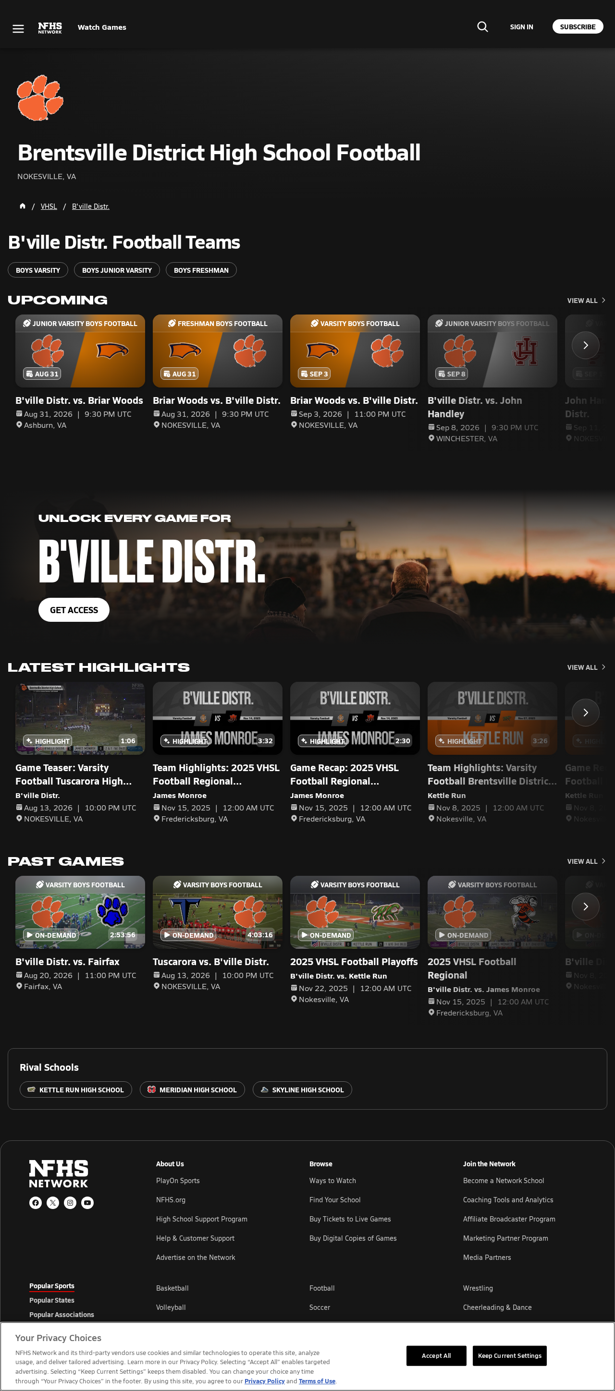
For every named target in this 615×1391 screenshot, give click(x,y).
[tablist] (77, 1300)
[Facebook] (35, 1203)
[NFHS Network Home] (50, 28)
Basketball (172, 1288)
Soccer (319, 1307)
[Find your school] (482, 26)
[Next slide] (586, 345)
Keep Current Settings (510, 1355)
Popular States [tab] (51, 1299)
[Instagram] (70, 1203)
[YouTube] (87, 1203)
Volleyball (171, 1307)
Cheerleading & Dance (497, 1307)
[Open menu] (18, 28)
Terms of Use (317, 1380)
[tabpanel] (371, 1307)
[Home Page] (22, 206)
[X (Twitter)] (53, 1203)
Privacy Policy (265, 1380)
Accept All (436, 1355)
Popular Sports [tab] (51, 1285)
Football (322, 1288)
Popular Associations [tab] (61, 1314)
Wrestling (478, 1288)
